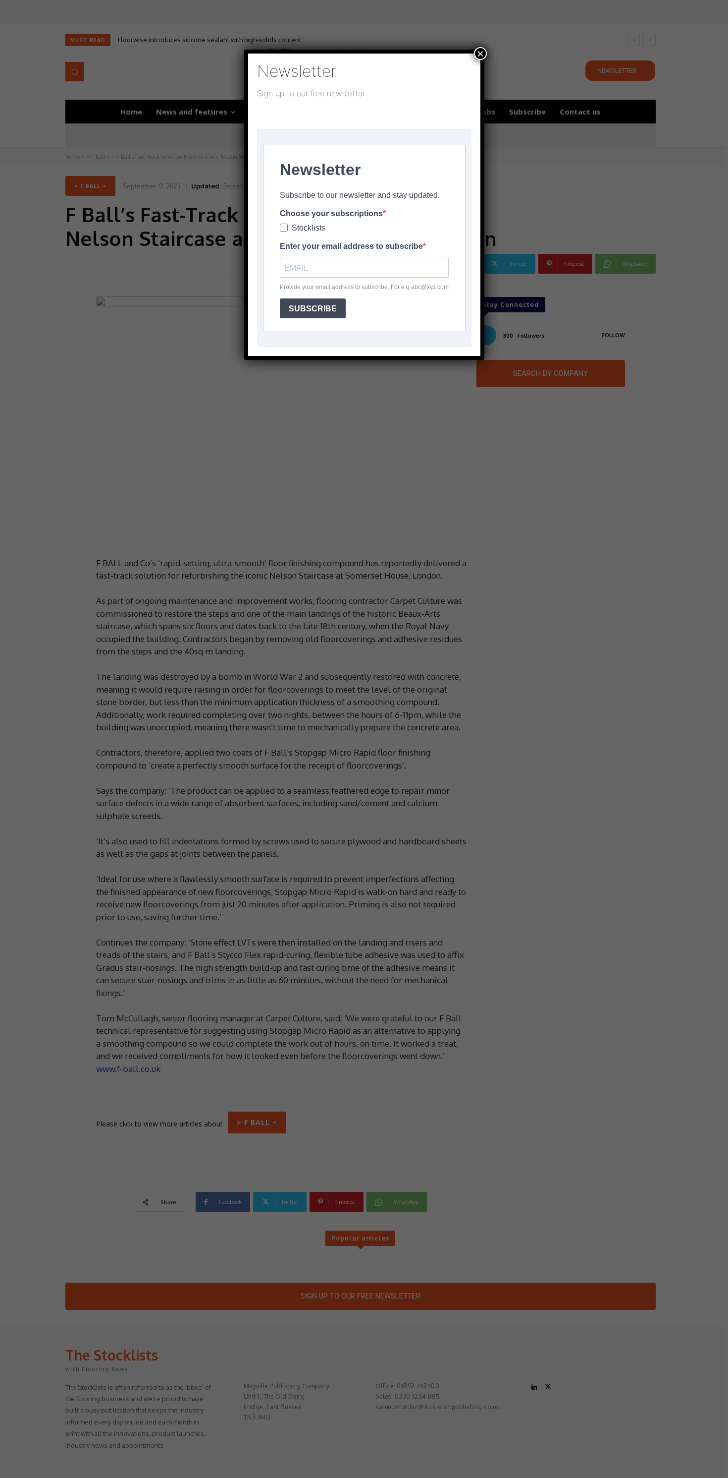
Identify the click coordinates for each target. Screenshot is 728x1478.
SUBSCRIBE (313, 308)
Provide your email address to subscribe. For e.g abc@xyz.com (364, 287)
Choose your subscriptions (331, 213)
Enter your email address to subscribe (351, 246)
